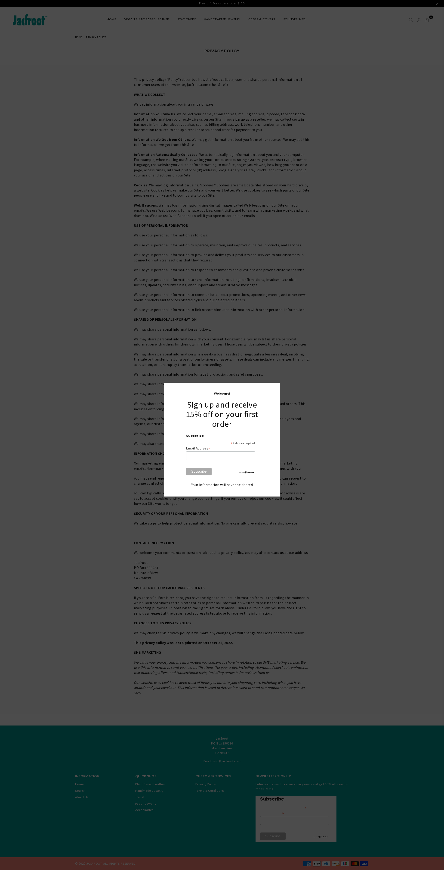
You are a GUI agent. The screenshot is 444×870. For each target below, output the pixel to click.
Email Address (198, 448)
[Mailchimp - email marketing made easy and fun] (246, 472)
